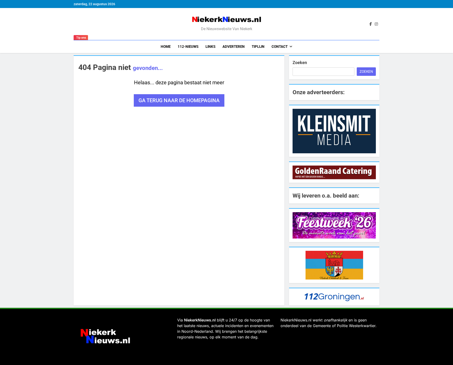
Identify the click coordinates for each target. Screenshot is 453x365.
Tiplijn (258, 47)
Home (166, 47)
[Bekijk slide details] (334, 131)
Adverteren (233, 47)
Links (210, 47)
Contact (280, 47)
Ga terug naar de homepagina (179, 100)
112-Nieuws (188, 47)
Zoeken (300, 62)
